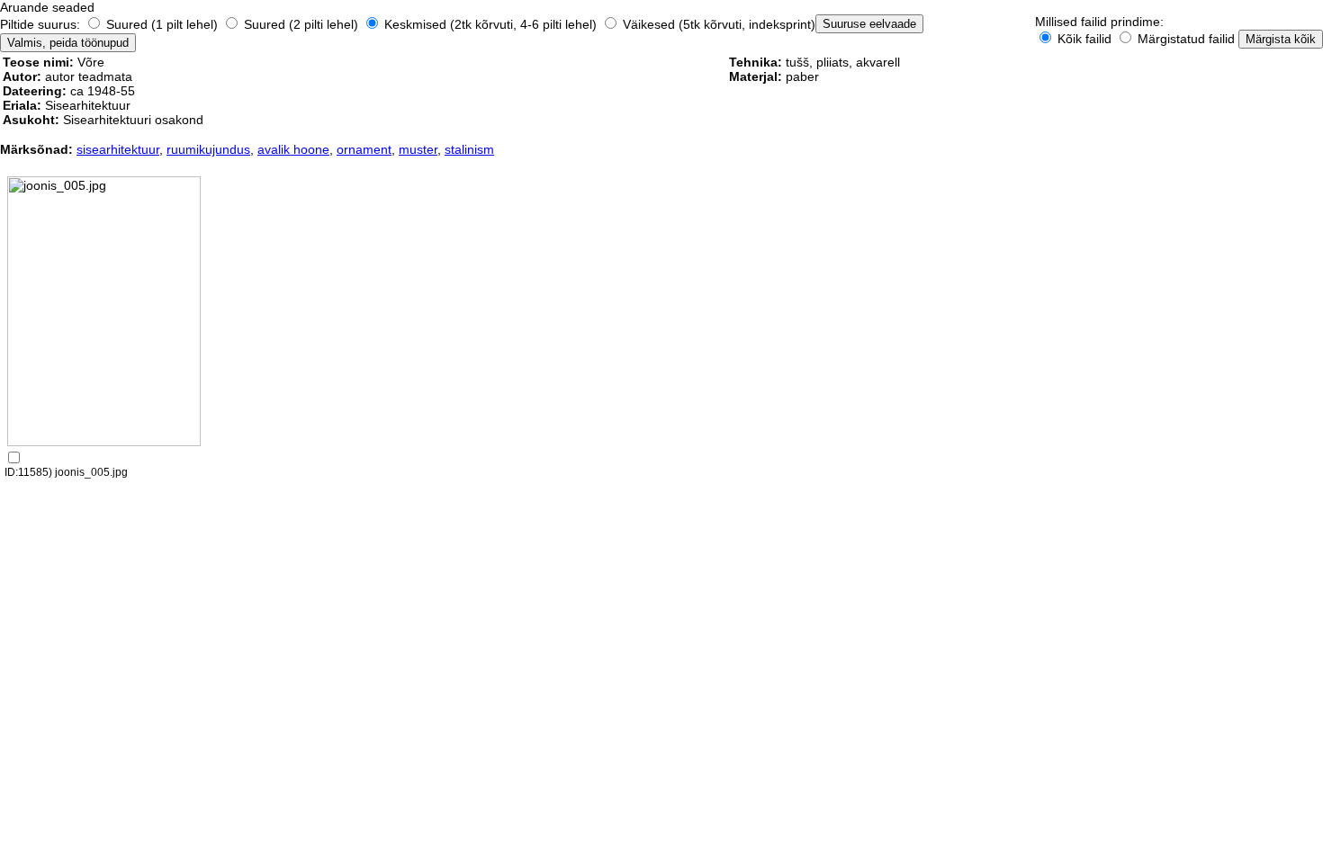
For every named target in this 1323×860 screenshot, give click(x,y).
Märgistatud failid (1184, 38)
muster (418, 149)
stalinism (469, 149)
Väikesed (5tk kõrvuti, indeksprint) (717, 24)
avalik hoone (293, 149)
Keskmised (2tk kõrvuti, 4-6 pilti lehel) (490, 24)
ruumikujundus (208, 149)
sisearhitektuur (117, 149)
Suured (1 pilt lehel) (162, 24)
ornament (364, 149)
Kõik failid (1084, 38)
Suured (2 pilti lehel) (301, 24)
